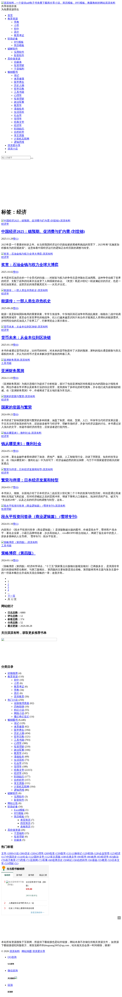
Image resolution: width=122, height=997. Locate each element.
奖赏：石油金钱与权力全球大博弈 (29, 265)
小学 (16, 25)
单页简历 (25, 820)
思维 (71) (25, 860)
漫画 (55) (97, 860)
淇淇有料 (110, 2)
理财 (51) (13, 863)
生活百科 (19, 112)
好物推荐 (13, 673)
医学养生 (19, 82)
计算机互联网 (21, 138)
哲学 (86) (86, 856)
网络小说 (19, 713)
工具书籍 (19, 92)
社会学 (18, 115)
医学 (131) (66, 853)
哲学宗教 (19, 88)
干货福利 (19, 68)
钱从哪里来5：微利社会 (21, 444)
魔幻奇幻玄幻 (21, 716)
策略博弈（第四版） (18, 553)
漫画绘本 (19, 108)
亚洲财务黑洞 (12, 371)
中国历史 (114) (15, 856)
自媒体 (18, 62)
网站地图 (27, 951)
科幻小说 (19, 710)
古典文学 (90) (73, 856)
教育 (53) (107, 860)
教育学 (18, 105)
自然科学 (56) (84, 860)
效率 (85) (96, 856)
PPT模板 (19, 42)
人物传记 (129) (80, 853)
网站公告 (13, 803)
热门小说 (13, 700)
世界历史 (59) (59, 860)
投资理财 (19, 65)
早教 (16, 22)
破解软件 (13, 48)
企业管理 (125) (107, 853)
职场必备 (13, 38)
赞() (15, 238)
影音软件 (19, 55)
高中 (16, 32)
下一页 (11, 596)
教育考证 (19, 35)
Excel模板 (19, 810)
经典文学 (19, 122)
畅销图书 (13, 72)
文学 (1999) (7, 853)
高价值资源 (14, 58)
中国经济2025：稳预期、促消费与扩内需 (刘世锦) (43, 231)
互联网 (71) (36, 860)
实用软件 (19, 52)
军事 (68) (47, 860)
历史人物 (19, 85)
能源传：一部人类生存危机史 (26, 301)
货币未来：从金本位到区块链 (26, 337)
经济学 (18, 125)
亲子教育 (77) (12, 860)
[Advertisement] (61, 183)
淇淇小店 (13, 148)
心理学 (18, 95)
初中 (16, 28)
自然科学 (19, 132)
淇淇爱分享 (14, 145)
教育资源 (13, 18)
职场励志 (19, 128)
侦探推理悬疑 (21, 703)
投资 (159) (55, 853)
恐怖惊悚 (19, 706)
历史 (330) (30, 853)
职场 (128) (93, 853)
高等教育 (19, 696)
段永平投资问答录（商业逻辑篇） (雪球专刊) (39, 517)
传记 (16, 75)
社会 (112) (28, 856)
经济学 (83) (107, 856)
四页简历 (25, 823)
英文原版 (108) (58, 856)
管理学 (18, 118)
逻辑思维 (19, 142)
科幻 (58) (72, 860)
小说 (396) (19, 853)
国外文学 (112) (42, 856)
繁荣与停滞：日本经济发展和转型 (29, 480)
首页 (10, 15)
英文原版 (19, 135)
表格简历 (25, 826)
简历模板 (19, 45)
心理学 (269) (43, 853)
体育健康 (19, 78)
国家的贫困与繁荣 (16, 407)
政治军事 (19, 102)
